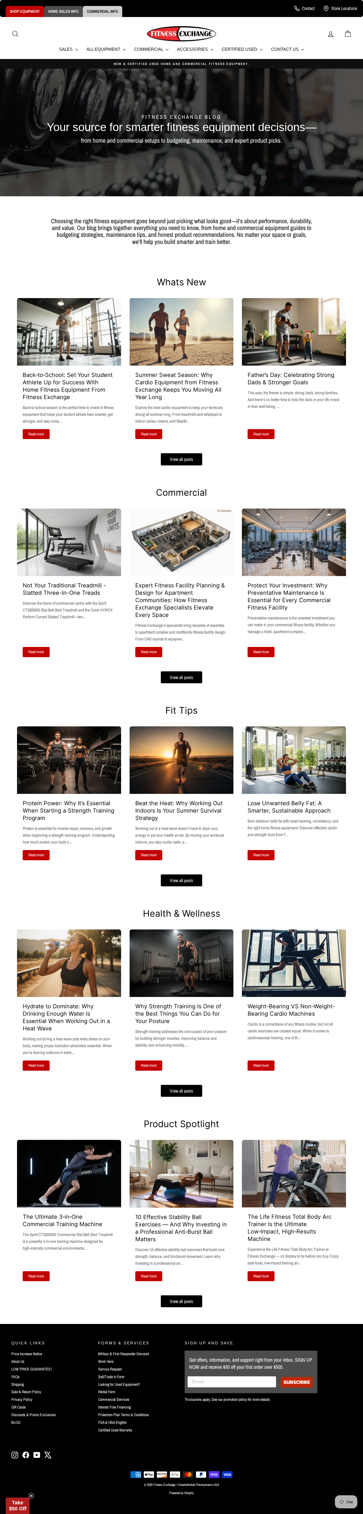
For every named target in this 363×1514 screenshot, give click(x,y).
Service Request (110, 1369)
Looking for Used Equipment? (119, 1384)
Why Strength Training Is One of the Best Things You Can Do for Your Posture (178, 1013)
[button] (17, 1506)
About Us (17, 1361)
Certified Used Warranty (115, 1430)
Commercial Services (113, 1399)
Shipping (17, 1384)
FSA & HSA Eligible (112, 1422)
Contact (308, 8)
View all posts (181, 459)
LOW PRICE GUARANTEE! (31, 1369)
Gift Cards (18, 1407)
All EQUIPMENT (103, 49)
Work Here (105, 1361)
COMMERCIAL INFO (102, 11)
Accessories (193, 49)
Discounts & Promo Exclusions (33, 1414)
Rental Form (106, 1391)
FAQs (15, 1376)
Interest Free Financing (114, 1407)
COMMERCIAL (149, 49)
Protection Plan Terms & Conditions (123, 1414)
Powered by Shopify (181, 1493)
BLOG (15, 1422)
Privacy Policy (21, 1399)
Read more (36, 434)
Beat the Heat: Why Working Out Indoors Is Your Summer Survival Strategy (179, 810)
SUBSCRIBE (297, 1382)
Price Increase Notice (26, 1353)
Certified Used (240, 49)
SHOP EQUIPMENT (25, 11)
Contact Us (285, 49)
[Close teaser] (31, 1496)
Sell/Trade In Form (111, 1376)
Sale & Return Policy (26, 1391)
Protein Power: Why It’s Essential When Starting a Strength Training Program (68, 810)
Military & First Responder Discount (123, 1353)
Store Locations (344, 8)
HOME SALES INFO (63, 11)
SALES (66, 49)
